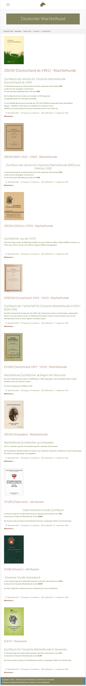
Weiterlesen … (9, 116)
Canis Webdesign (43, 682)
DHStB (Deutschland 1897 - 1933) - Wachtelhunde (35, 367)
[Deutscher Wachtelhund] (43, 4)
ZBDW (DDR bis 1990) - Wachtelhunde (28, 226)
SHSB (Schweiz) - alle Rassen (21, 569)
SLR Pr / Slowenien (15, 641)
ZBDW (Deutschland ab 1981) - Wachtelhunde (40, 70)
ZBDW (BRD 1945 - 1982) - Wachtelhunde (30, 157)
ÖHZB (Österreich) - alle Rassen (24, 502)
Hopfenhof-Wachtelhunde (20, 682)
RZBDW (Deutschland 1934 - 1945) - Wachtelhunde (36, 298)
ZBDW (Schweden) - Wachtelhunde (26, 434)
